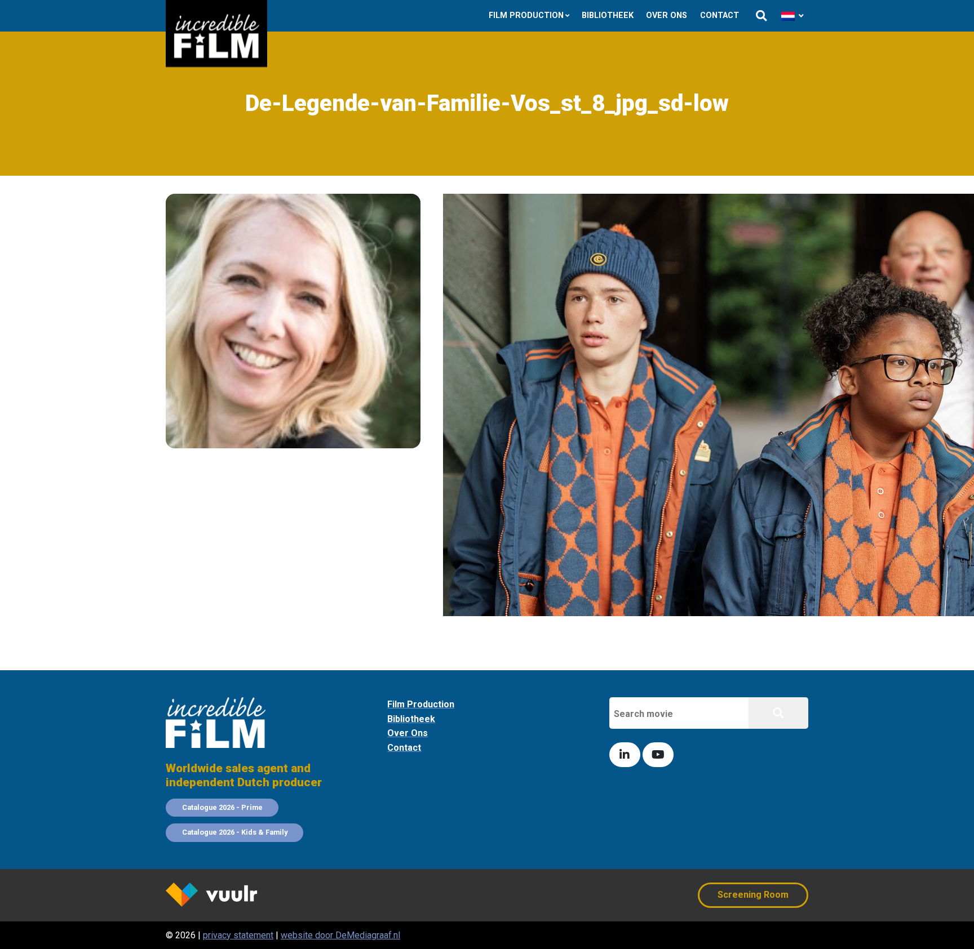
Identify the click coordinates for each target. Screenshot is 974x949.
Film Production (526, 15)
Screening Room (753, 894)
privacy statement (238, 935)
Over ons (666, 15)
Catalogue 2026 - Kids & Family (234, 832)
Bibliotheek (608, 15)
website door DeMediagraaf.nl (340, 935)
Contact (719, 15)
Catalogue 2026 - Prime (222, 807)
